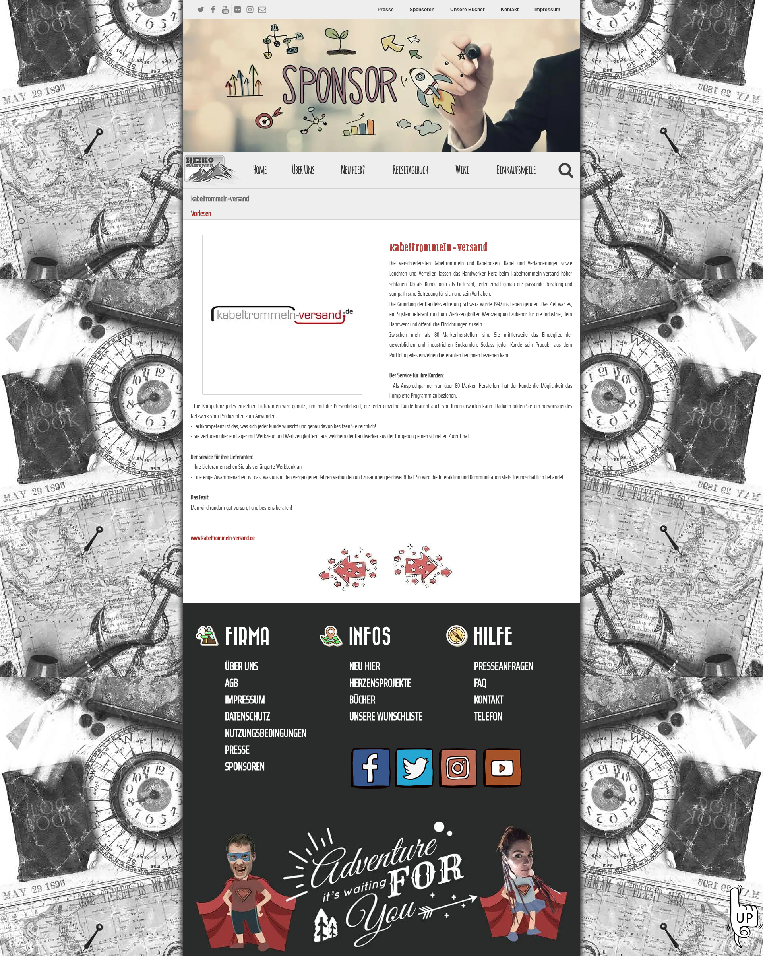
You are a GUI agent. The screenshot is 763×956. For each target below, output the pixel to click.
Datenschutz (247, 716)
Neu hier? (352, 170)
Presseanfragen (503, 666)
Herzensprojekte (380, 682)
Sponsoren (422, 9)
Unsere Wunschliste (385, 716)
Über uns (241, 666)
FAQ (480, 682)
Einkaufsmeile (516, 170)
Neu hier (364, 666)
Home (260, 170)
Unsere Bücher (467, 9)
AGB (231, 682)
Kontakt (510, 9)
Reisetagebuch (410, 170)
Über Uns (303, 170)
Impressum (547, 9)
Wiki (462, 170)
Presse (386, 9)
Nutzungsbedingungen (265, 733)
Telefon (488, 716)
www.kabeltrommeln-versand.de (223, 538)
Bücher (362, 699)
